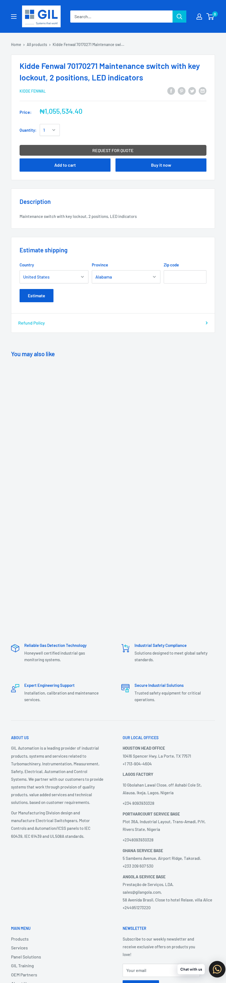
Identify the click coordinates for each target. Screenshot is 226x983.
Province (100, 264)
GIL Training (22, 965)
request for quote (113, 150)
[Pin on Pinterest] (181, 90)
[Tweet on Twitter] (192, 90)
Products (20, 938)
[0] (210, 16)
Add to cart (65, 165)
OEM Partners (24, 974)
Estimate (36, 295)
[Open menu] (14, 16)
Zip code (171, 264)
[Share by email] (202, 90)
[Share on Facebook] (171, 90)
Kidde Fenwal (33, 91)
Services (19, 947)
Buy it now (161, 165)
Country (27, 264)
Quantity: (28, 130)
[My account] (199, 16)
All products (37, 44)
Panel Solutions (26, 956)
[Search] (179, 16)
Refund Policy (31, 322)
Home (16, 44)
